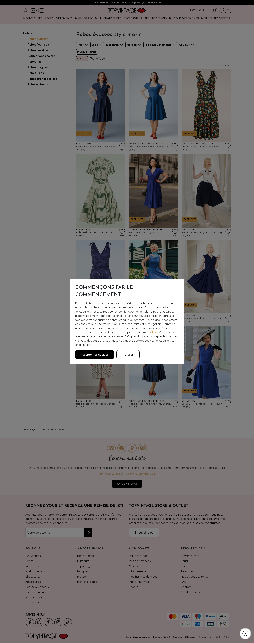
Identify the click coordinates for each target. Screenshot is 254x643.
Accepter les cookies (95, 354)
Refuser (128, 354)
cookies (152, 332)
